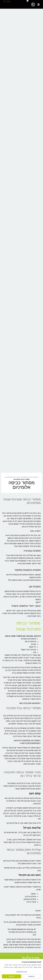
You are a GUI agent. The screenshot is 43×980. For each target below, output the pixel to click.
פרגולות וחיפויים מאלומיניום (29, 477)
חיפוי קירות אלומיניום (12, 477)
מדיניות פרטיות (8, 967)
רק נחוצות (31, 976)
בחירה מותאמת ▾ (21, 971)
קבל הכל (11, 976)
